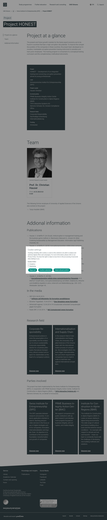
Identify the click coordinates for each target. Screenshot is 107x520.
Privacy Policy (32, 261)
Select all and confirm (62, 270)
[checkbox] (53, 264)
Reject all (32, 270)
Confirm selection (45, 270)
